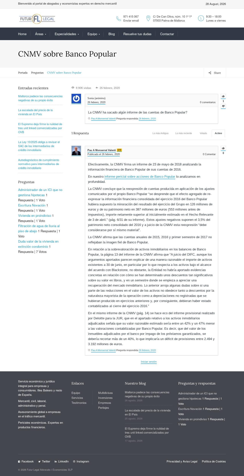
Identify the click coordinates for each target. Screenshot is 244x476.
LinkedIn (63, 461)
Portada (22, 72)
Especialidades (65, 33)
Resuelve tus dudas (137, 33)
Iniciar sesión (149, 361)
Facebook (28, 461)
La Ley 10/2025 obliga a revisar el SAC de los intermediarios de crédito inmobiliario (39, 146)
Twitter (46, 461)
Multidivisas (105, 393)
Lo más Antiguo (160, 133)
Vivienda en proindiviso (34, 215)
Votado (203, 133)
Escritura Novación (31, 205)
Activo (218, 133)
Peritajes (103, 408)
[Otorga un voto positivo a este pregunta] (223, 96)
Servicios (77, 398)
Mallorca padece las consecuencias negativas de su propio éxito (40, 98)
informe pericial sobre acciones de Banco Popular (139, 176)
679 (119, 150)
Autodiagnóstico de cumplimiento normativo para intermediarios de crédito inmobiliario (38, 164)
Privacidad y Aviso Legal (182, 461)
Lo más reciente (183, 133)
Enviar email (131, 20)
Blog (111, 33)
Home (22, 33)
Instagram (83, 461)
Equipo (92, 33)
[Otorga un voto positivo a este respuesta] (223, 148)
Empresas (104, 403)
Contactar (167, 33)
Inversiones (105, 398)
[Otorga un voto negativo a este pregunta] (223, 106)
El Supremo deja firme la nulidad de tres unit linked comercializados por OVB (40, 128)
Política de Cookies (214, 461)
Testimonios (79, 403)
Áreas (39, 33)
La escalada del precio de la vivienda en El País (35, 112)
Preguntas (37, 72)
